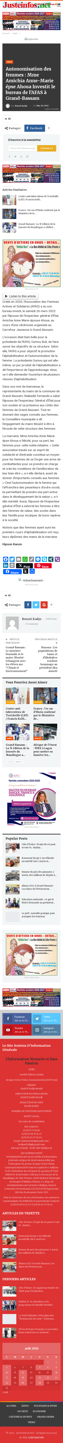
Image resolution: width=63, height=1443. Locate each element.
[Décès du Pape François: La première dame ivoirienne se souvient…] (9, 1333)
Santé (9, 62)
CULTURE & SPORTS (20, 1416)
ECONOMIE (39, 1411)
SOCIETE (22, 1411)
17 (7, 1377)
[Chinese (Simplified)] (38, 4)
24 (6, 1382)
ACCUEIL (11, 1405)
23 (56, 1377)
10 (7, 1372)
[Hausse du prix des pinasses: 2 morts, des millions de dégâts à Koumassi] (13, 875)
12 (23, 1372)
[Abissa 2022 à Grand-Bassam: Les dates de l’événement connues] (13, 889)
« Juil (5, 1392)
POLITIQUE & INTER (45, 1405)
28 (39, 1382)
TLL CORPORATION (33, 1437)
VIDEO (31, 1422)
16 (56, 1372)
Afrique (38, 738)
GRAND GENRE (45, 1416)
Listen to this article (22, 296)
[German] (47, 4)
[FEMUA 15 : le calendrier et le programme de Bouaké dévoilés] (9, 1305)
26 (22, 1382)
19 (23, 1377)
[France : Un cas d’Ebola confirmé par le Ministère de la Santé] (9, 214)
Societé (10, 702)
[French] (44, 4)
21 (39, 1377)
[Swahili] (59, 4)
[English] (41, 4)
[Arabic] (35, 4)
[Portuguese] (50, 4)
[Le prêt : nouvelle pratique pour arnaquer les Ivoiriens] (13, 917)
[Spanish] (56, 4)
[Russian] (53, 4)
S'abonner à (47, 148)
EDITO (25, 1405)
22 (48, 1377)
